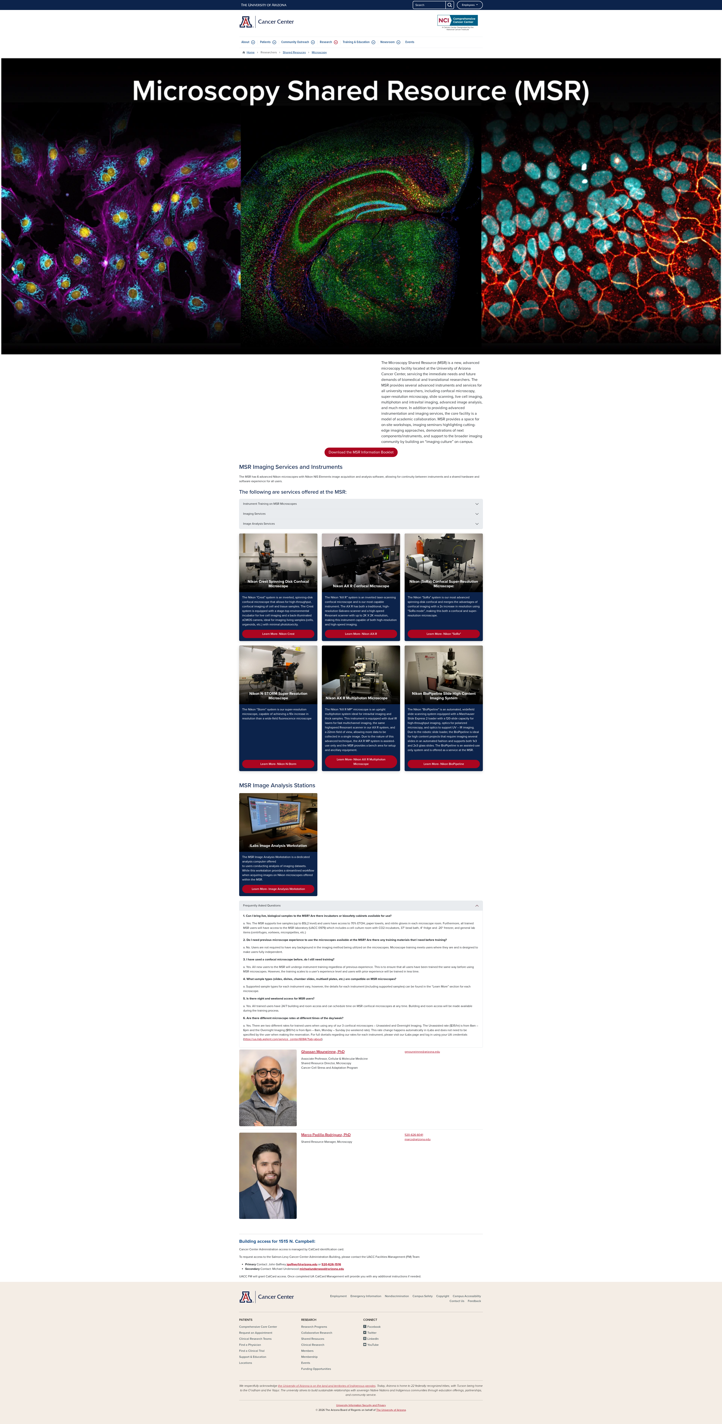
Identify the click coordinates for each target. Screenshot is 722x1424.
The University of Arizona (391, 1410)
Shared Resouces (294, 52)
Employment (338, 1296)
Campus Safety (423, 1296)
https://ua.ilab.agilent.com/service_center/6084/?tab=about (283, 1039)
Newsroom (387, 42)
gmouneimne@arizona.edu (422, 1052)
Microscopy (319, 52)
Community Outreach (295, 42)
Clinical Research (312, 1345)
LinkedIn (373, 1339)
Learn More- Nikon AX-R (361, 634)
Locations (245, 1363)
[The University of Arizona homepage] (264, 5)
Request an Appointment (255, 1333)
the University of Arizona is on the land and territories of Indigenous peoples (326, 1386)
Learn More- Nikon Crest (278, 634)
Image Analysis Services (259, 524)
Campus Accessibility (467, 1296)
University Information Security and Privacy (361, 1405)
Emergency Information (365, 1296)
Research (326, 42)
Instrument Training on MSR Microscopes (270, 504)
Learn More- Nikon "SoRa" (444, 634)
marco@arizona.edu (418, 1139)
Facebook (374, 1327)
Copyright (442, 1296)
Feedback (474, 1301)
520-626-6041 (414, 1135)
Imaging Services (254, 514)
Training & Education (356, 42)
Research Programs (314, 1327)
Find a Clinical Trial (252, 1351)
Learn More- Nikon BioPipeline (444, 764)
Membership (309, 1357)
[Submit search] (450, 5)
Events (409, 42)
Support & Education (252, 1357)
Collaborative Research (316, 1333)
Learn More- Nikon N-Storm (278, 764)
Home (251, 52)
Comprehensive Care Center (258, 1327)
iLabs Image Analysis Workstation (278, 845)
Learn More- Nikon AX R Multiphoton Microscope (361, 762)
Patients (265, 42)
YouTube (373, 1345)
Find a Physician (250, 1345)
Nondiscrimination (397, 1296)
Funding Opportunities (316, 1369)
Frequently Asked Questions (262, 905)
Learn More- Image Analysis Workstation (278, 889)
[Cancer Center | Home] (278, 22)
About (245, 42)
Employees (469, 5)
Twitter (371, 1333)
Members (307, 1351)
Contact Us (457, 1301)
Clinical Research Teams (255, 1339)
